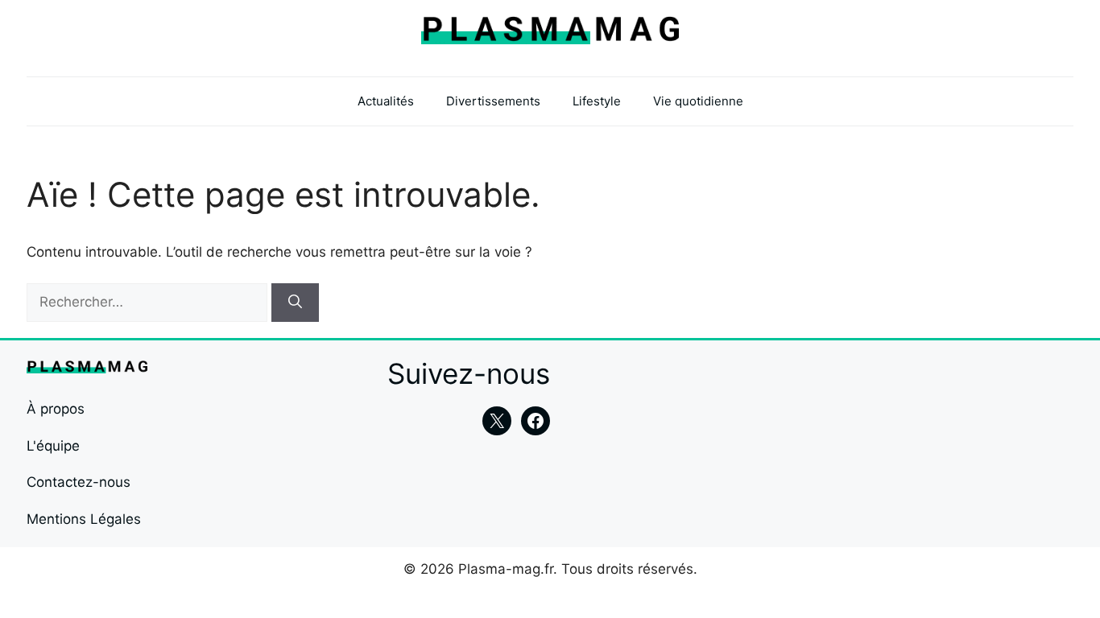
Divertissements (493, 101)
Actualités (386, 101)
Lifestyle (597, 101)
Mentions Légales (84, 519)
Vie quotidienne (698, 101)
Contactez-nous (78, 482)
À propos (56, 409)
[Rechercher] (295, 302)
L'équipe (53, 446)
